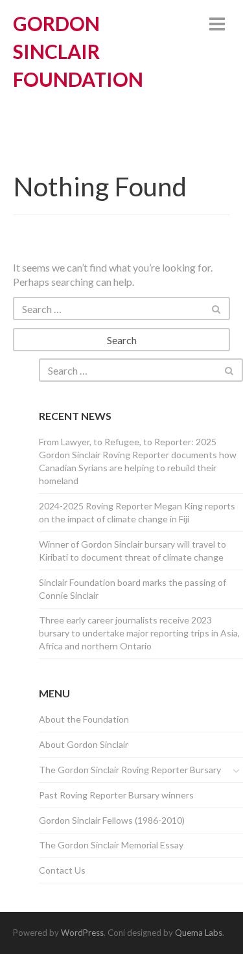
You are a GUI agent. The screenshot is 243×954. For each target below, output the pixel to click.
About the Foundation (84, 719)
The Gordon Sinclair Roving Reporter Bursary (130, 769)
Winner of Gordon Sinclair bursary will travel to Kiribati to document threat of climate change (132, 551)
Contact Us (62, 870)
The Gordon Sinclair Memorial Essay (111, 844)
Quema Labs (198, 932)
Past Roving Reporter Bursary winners (116, 794)
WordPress (82, 932)
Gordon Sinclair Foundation (78, 51)
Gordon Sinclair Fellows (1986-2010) (112, 820)
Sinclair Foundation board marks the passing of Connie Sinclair (132, 589)
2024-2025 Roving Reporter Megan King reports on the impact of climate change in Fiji (137, 512)
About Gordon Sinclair (83, 744)
